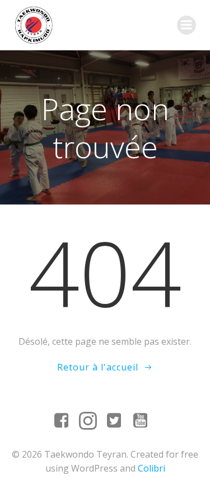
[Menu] (186, 25)
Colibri (151, 468)
